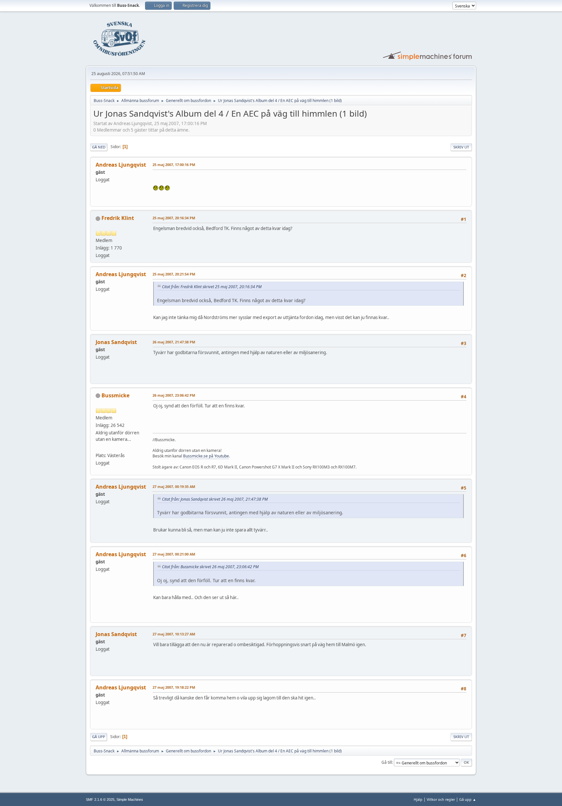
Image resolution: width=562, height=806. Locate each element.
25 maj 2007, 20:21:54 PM (174, 274)
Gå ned (98, 147)
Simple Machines (129, 799)
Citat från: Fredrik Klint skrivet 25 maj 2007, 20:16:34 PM (211, 286)
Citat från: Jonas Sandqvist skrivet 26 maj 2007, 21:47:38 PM (215, 499)
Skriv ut (461, 147)
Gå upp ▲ (467, 799)
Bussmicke (115, 395)
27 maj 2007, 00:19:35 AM (174, 486)
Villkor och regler (441, 799)
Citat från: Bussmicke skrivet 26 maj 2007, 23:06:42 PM (210, 566)
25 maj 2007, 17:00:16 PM (174, 164)
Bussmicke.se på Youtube (206, 456)
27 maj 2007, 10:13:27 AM (174, 634)
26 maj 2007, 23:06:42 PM (174, 395)
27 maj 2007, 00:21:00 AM (174, 554)
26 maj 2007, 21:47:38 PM (174, 341)
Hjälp (418, 799)
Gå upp (98, 736)
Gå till (386, 762)
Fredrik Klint (117, 218)
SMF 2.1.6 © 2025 (100, 799)
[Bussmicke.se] (98, 448)
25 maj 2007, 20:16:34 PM (174, 217)
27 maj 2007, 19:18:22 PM (174, 687)
